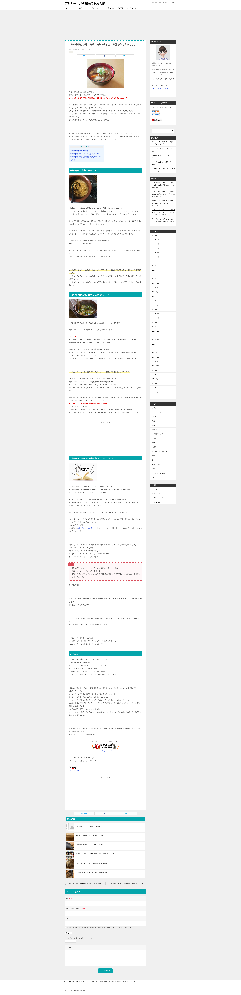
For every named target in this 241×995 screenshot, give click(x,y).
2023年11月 (155, 287)
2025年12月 (155, 239)
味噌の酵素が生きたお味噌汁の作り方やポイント (86, 157)
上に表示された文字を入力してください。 (79, 938)
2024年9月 (155, 261)
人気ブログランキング (105, 751)
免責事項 (120, 8)
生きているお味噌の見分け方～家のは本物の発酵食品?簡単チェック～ (125, 883)
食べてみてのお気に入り (159, 473)
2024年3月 (155, 274)
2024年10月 (155, 257)
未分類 (154, 438)
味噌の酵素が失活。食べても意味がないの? (84, 154)
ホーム (68, 8)
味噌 (71, 52)
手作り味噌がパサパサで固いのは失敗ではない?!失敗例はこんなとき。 (94, 863)
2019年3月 (155, 396)
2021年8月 (155, 335)
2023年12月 (155, 283)
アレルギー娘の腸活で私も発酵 (85, 3)
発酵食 (154, 447)
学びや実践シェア (157, 434)
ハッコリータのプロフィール (93, 8)
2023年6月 (155, 300)
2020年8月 (155, 344)
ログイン (155, 489)
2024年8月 (155, 266)
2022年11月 (155, 313)
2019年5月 (155, 387)
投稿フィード (156, 493)
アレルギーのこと (157, 412)
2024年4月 (155, 270)
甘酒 (153, 442)
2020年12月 (155, 339)
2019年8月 (155, 374)
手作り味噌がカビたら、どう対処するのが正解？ (88, 826)
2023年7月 (155, 296)
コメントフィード (157, 497)
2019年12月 (155, 357)
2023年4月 (155, 305)
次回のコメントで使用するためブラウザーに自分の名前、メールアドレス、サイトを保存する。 (100, 927)
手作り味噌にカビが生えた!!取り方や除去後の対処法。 (90, 844)
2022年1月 (155, 326)
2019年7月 (155, 379)
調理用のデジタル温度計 (86, 528)
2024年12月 (155, 248)
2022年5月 (155, 322)
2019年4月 (155, 392)
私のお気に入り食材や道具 (160, 451)
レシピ (154, 416)
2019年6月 (155, 383)
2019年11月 (155, 361)
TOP (77, 981)
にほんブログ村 (74, 770)
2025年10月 (155, 244)
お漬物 (154, 408)
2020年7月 (155, 348)
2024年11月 (155, 252)
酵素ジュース (156, 464)
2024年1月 (155, 279)
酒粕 (153, 455)
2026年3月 (155, 235)
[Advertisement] (120, 24)
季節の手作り (156, 429)
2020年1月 (155, 353)
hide (89, 147)
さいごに (73, 160)
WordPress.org (156, 502)
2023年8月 (155, 292)
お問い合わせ (110, 8)
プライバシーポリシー (133, 8)
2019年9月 (155, 370)
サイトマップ (78, 8)
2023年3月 (155, 309)
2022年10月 (155, 318)
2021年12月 (155, 331)
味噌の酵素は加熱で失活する (80, 151)
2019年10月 (155, 366)
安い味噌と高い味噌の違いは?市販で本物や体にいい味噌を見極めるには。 (95, 854)
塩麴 (153, 425)
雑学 (153, 469)
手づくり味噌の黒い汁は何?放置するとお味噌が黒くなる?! (91, 872)
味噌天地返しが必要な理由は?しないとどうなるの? (89, 835)
